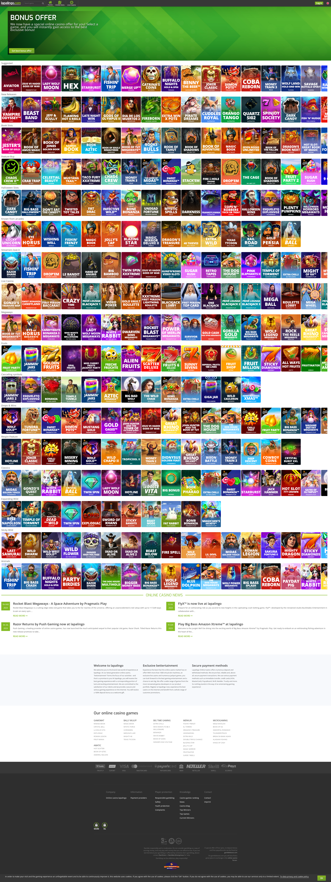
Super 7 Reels (189, 755)
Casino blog (185, 806)
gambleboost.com (230, 852)
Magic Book (129, 724)
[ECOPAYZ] (228, 766)
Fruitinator (188, 752)
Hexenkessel (188, 733)
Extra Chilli (158, 724)
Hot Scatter (99, 748)
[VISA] (124, 766)
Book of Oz (218, 727)
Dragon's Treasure (191, 730)
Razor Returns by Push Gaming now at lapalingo (49, 624)
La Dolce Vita (99, 730)
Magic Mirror (189, 749)
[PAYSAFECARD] (165, 766)
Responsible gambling (164, 798)
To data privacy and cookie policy (294, 876)
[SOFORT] (112, 766)
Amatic (97, 745)
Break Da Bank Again (222, 736)
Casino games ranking (189, 798)
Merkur (187, 720)
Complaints (160, 810)
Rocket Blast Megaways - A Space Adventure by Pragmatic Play (60, 603)
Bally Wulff (130, 720)
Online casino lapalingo (116, 798)
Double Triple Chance (192, 739)
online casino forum (232, 859)
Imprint (207, 802)
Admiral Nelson (101, 755)
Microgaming (220, 720)
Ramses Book (99, 724)
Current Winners (187, 818)
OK (321, 878)
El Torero (187, 727)
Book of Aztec (100, 751)
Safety (157, 802)
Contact (207, 798)
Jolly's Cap (187, 746)
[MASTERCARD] (141, 766)
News (182, 802)
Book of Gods (159, 739)
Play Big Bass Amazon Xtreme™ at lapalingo (210, 624)
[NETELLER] (196, 766)
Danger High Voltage (162, 742)
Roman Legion (100, 736)
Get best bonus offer (22, 50)
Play (11, 73)
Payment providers (139, 798)
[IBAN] (181, 766)
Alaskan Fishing (220, 739)
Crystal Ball (99, 727)
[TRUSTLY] (100, 766)
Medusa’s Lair (129, 733)
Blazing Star (188, 742)
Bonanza (157, 732)
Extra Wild (188, 736)
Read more (19, 615)
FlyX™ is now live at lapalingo (200, 603)
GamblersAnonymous (176, 855)
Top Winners (185, 810)
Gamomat (99, 720)
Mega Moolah (219, 724)
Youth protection (162, 806)
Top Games (184, 814)
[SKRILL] (213, 766)
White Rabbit (158, 736)
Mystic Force (129, 727)
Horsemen (128, 730)
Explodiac (98, 733)
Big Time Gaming (162, 720)
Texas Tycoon (130, 739)
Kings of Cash (219, 742)
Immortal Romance (221, 730)
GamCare (162, 855)
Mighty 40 (128, 736)
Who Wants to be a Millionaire (161, 728)
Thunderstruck (220, 733)
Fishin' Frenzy (189, 724)
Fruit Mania (99, 739)
